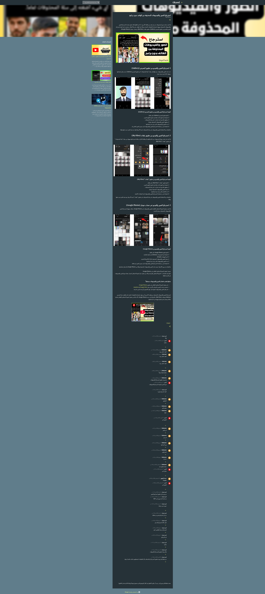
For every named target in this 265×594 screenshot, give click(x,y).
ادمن (165, 340)
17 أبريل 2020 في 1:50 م (156, 377)
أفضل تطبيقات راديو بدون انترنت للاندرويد (103, 82)
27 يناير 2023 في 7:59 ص (156, 513)
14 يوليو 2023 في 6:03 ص (156, 535)
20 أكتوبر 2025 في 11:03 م (156, 557)
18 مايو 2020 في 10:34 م (156, 406)
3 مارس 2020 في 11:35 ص (156, 349)
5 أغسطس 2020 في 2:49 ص (155, 464)
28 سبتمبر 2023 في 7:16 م (156, 549)
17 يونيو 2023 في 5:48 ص (156, 520)
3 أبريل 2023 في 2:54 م (156, 389)
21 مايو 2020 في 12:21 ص (156, 410)
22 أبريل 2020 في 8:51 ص (156, 398)
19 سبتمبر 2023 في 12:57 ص (155, 503)
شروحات (168, 323)
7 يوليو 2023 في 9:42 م (157, 527)
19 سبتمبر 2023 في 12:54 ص (155, 496)
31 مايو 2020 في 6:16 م (156, 435)
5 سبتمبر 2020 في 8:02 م (157, 354)
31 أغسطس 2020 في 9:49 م (154, 478)
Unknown (164, 349)
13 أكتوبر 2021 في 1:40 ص (159, 417)
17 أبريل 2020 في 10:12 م (159, 382)
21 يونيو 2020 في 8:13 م (156, 442)
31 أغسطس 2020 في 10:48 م (158, 482)
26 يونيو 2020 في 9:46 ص (156, 450)
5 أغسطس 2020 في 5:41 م (158, 469)
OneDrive (136, 287)
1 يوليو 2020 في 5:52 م (157, 457)
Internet (164, 354)
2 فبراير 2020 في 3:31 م (156, 336)
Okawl (176, 2)
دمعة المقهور (164, 478)
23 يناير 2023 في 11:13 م (156, 492)
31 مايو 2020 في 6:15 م (156, 428)
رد (165, 346)
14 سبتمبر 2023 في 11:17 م (156, 542)
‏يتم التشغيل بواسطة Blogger (131, 592)
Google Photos (143, 285)
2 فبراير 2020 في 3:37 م (159, 340)
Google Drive (143, 287)
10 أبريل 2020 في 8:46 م (156, 370)
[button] (170, 20)
